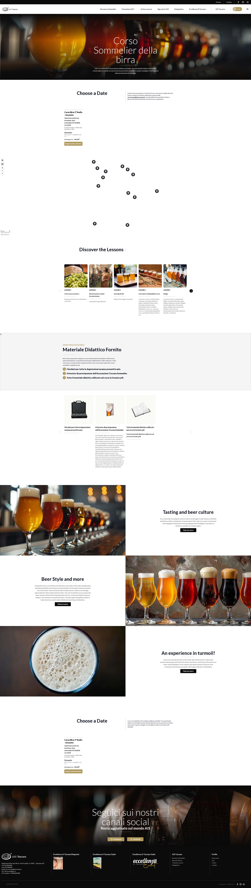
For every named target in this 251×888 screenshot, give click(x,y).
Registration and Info (73, 144)
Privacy (214, 863)
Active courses (146, 9)
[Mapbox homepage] (5, 234)
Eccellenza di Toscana (197, 9)
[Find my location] (2, 160)
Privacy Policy (222, 884)
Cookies (214, 865)
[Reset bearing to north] (2, 173)
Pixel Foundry (14, 884)
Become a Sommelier (108, 9)
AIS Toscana (220, 9)
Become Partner (177, 860)
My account (215, 858)
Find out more (188, 530)
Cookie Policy (230, 884)
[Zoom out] (2, 170)
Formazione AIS (128, 9)
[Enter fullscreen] (2, 164)
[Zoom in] (2, 167)
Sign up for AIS (163, 9)
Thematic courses (177, 863)
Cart (213, 860)
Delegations (179, 9)
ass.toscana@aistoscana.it (136, 97)
